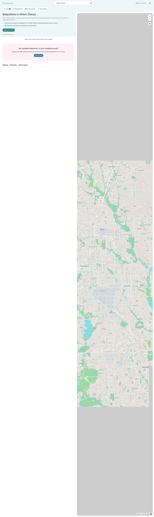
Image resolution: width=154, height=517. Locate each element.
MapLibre (139, 514)
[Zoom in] (149, 16)
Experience (19, 9)
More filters (43, 9)
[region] (115, 264)
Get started (38, 55)
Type (7, 9)
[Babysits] (8, 3)
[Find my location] (149, 23)
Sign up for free (9, 30)
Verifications (31, 9)
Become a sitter (141, 3)
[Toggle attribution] (151, 514)
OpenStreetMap (146, 514)
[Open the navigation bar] (149, 3)
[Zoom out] (149, 19)
